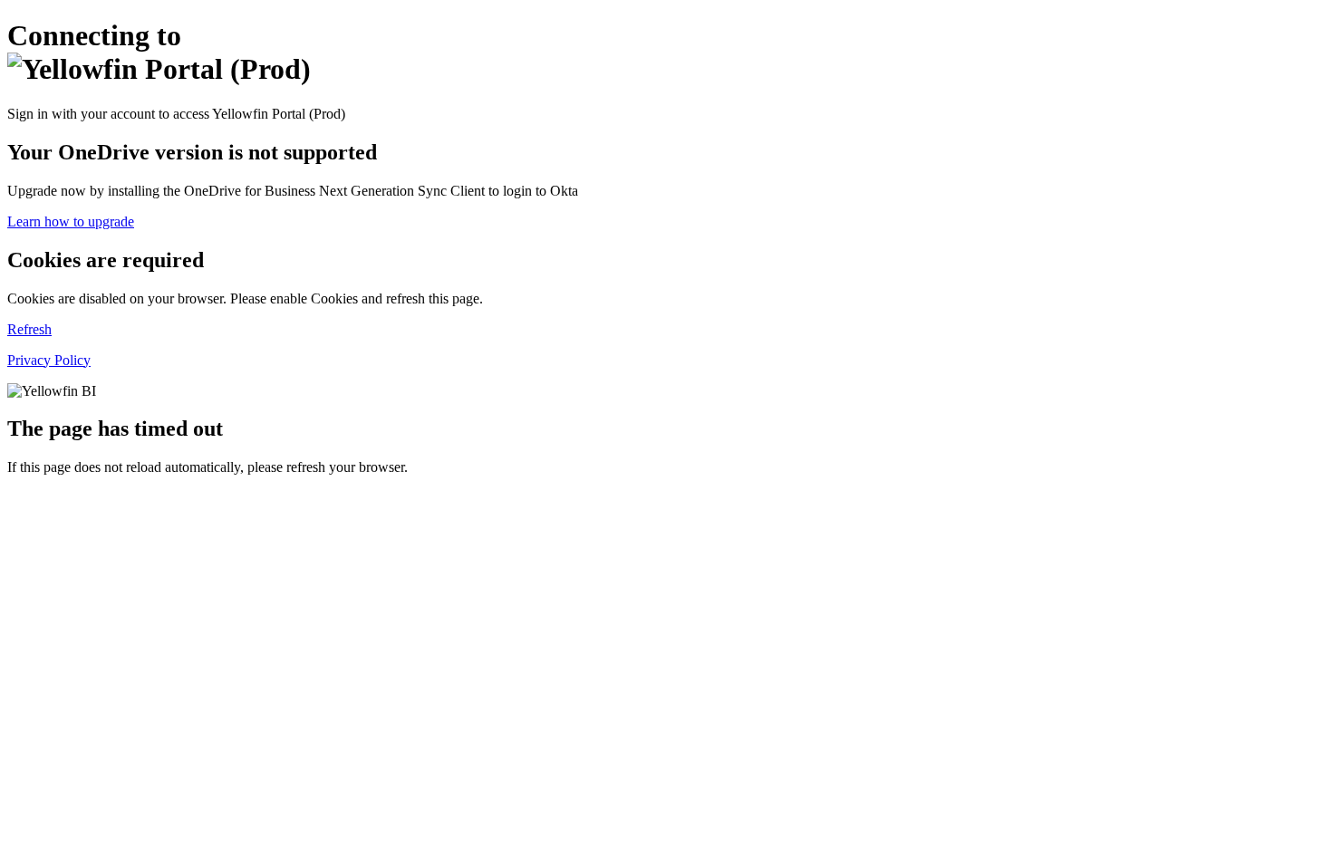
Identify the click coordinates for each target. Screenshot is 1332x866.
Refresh (29, 329)
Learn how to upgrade (70, 221)
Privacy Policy (49, 360)
